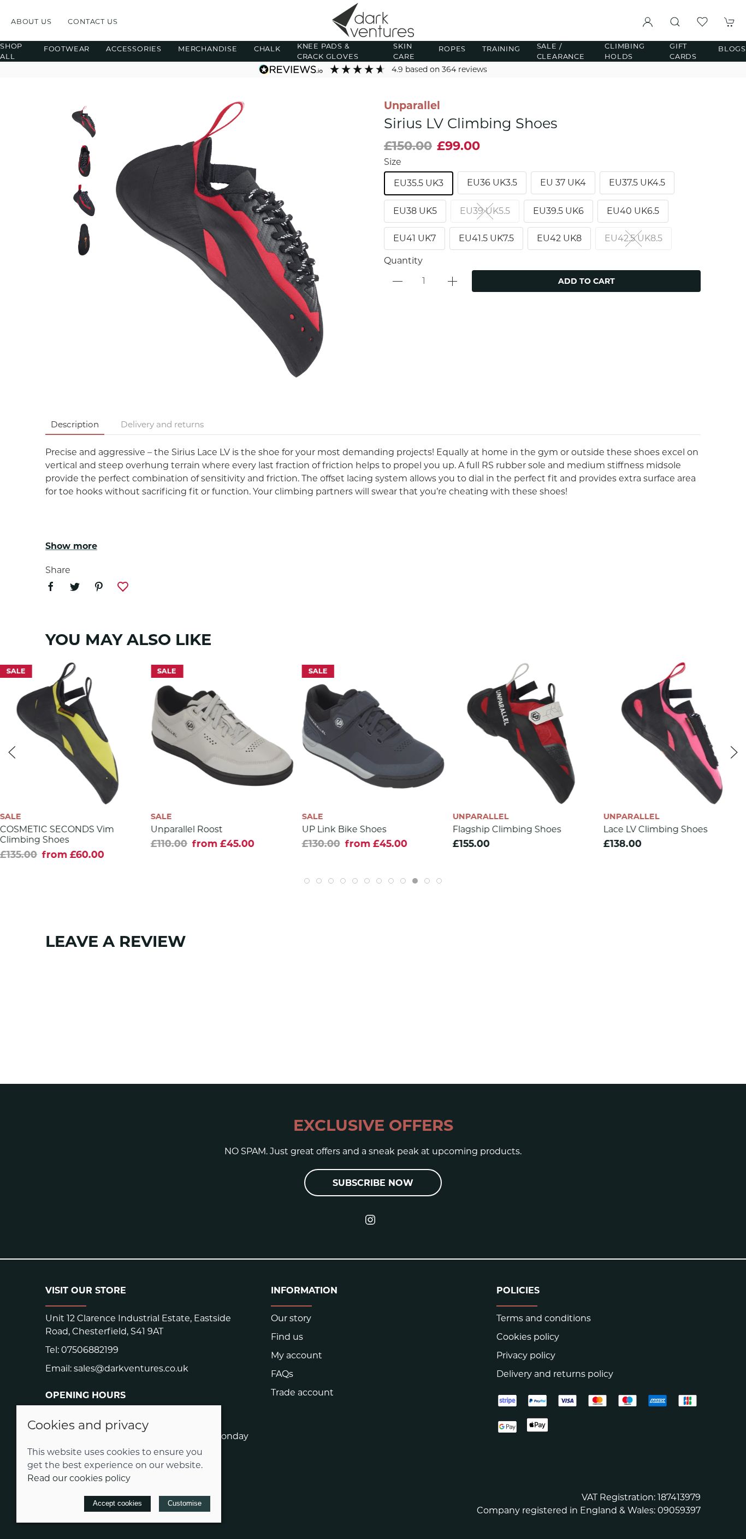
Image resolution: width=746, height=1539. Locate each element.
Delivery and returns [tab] (162, 424)
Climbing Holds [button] (624, 51)
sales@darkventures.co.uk (131, 1368)
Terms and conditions (543, 1318)
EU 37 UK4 (563, 182)
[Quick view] (127, 786)
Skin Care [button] (404, 51)
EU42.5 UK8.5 (633, 238)
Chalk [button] (267, 49)
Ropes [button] (452, 49)
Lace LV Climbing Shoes (655, 829)
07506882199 (90, 1350)
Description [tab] (75, 424)
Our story (291, 1318)
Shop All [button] (11, 51)
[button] (675, 22)
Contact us (92, 21)
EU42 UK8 (559, 238)
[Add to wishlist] (127, 677)
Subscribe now (373, 1183)
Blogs (732, 49)
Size (392, 162)
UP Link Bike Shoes (343, 829)
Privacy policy (525, 1355)
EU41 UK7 (414, 238)
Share (57, 570)
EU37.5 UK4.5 (637, 182)
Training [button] (501, 49)
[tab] (307, 881)
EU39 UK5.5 (485, 211)
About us (31, 21)
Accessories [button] (134, 49)
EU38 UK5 (415, 211)
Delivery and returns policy (554, 1374)
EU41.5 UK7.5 (486, 238)
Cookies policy (527, 1337)
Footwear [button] (67, 49)
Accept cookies (117, 1503)
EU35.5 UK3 (418, 183)
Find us (287, 1337)
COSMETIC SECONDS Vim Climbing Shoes (57, 834)
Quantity (403, 260)
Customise (185, 1503)
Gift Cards (683, 51)
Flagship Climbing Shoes (507, 829)
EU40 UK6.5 (633, 211)
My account (296, 1355)
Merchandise (208, 49)
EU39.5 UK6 (558, 211)
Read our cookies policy (79, 1478)
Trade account (302, 1392)
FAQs (282, 1374)
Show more (71, 546)
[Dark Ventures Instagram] (370, 1219)
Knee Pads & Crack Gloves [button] (328, 51)
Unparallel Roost (187, 829)
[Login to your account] (647, 22)
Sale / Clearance (561, 51)
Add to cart (586, 281)
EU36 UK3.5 (492, 182)
